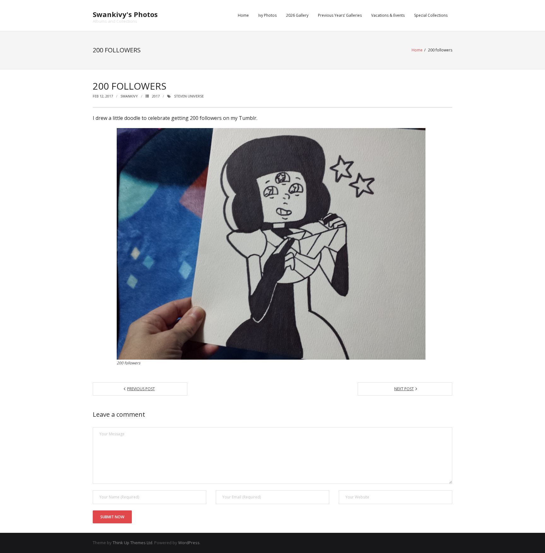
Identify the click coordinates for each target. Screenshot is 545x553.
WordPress (189, 542)
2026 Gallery (297, 15)
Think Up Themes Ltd (132, 542)
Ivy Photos (267, 15)
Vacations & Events (388, 15)
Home (243, 15)
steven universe (189, 96)
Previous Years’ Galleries (340, 15)
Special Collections (431, 15)
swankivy (129, 96)
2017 (156, 96)
